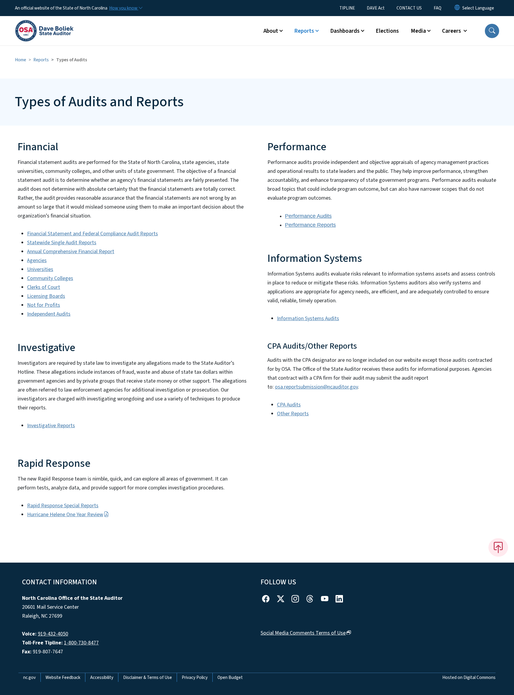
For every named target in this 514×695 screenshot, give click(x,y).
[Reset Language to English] (457, 8)
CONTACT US (409, 8)
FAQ (437, 8)
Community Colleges (50, 278)
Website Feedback (63, 677)
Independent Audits (48, 314)
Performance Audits (308, 216)
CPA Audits (289, 404)
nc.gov (29, 677)
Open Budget (230, 677)
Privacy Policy (195, 677)
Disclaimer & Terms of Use (147, 677)
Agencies (37, 260)
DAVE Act (376, 8)
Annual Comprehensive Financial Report (70, 251)
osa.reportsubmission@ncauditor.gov (316, 387)
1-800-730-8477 (81, 643)
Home (20, 60)
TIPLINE (347, 8)
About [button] (271, 31)
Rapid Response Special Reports (62, 505)
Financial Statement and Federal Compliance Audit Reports (92, 233)
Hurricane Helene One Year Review (65, 514)
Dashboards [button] (345, 31)
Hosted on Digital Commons (469, 677)
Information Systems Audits (308, 318)
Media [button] (418, 31)
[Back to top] (498, 547)
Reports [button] (304, 31)
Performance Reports (310, 225)
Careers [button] (452, 31)
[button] (492, 31)
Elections (387, 31)
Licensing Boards (46, 296)
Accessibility (101, 677)
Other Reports (293, 413)
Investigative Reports (51, 425)
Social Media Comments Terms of (303, 633)
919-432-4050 (53, 634)
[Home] (44, 24)
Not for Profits (43, 305)
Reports (41, 60)
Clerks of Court (43, 287)
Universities (40, 269)
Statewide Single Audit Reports (61, 242)
